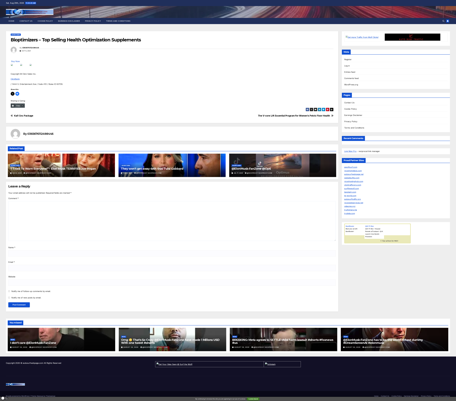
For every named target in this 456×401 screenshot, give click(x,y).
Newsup (40, 396)
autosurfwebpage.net (353, 174)
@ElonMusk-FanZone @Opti (251, 168)
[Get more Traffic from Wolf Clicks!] (362, 37)
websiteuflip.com (351, 178)
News (12, 339)
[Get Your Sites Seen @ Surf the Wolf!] (174, 364)
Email (11, 262)
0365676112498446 (30, 48)
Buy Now (15, 61)
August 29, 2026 (20, 347)
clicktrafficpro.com (352, 185)
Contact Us (25, 21)
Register (348, 59)
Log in (347, 66)
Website (11, 276)
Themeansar (50, 396)
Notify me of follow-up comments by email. (31, 291)
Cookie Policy (45, 21)
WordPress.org (351, 84)
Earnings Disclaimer (69, 21)
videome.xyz (349, 206)
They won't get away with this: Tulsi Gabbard (152, 168)
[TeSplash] (270, 364)
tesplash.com (350, 192)
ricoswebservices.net (353, 203)
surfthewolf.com (351, 188)
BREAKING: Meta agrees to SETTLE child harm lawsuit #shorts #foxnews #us (282, 341)
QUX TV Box (369, 226)
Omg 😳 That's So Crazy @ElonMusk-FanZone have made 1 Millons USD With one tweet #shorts (170, 341)
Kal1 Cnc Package (23, 115)
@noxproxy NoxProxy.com (38, 173)
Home (11, 21)
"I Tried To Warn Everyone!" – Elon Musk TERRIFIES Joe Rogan (53, 168)
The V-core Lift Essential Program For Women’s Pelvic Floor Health (294, 115)
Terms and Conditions (118, 21)
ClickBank (15, 79)
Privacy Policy (93, 21)
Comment (13, 198)
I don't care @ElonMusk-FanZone (33, 343)
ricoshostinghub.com (353, 181)
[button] (443, 21)
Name (11, 247)
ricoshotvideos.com (353, 171)
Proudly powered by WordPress (18, 396)
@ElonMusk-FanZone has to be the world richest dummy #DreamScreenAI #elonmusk (383, 341)
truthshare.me (350, 210)
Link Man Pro (350, 151)
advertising (15, 34)
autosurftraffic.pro (352, 199)
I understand (253, 399)
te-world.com (350, 195)
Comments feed (351, 78)
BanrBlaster (350, 226)
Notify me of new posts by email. (26, 297)
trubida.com (349, 213)
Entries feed (349, 72)
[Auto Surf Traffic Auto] (412, 37)
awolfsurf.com (350, 167)
